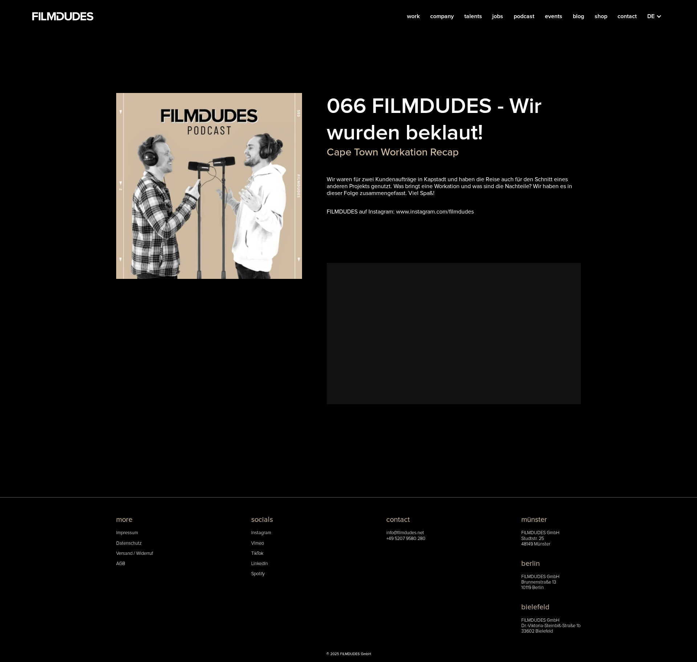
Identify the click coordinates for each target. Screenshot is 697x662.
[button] (658, 16)
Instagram (261, 533)
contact (627, 16)
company (442, 16)
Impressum (127, 533)
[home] (63, 16)
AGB (120, 563)
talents (473, 16)
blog (578, 16)
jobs (497, 16)
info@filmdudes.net (405, 533)
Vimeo (257, 543)
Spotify (258, 574)
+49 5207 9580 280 (405, 538)
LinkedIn (259, 563)
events (553, 16)
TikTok (257, 553)
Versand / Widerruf (134, 553)
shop (601, 16)
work (413, 16)
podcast (524, 16)
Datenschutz (129, 543)
